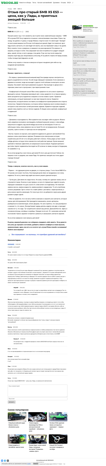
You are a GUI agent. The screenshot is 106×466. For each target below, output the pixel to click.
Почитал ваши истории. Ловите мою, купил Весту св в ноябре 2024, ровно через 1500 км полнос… (84, 71)
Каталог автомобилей (44, 2)
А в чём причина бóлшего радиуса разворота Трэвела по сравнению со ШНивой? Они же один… (84, 53)
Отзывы (63, 2)
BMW (15, 9)
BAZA (69, 2)
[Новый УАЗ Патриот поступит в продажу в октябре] (58, 439)
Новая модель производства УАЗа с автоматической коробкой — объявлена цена (36, 427)
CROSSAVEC (11, 244)
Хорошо (35, 463)
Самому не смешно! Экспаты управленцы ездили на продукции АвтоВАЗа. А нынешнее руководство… (85, 91)
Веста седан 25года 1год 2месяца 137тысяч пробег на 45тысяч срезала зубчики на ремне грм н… (84, 81)
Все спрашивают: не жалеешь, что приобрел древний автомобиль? (39, 234)
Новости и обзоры (25, 2)
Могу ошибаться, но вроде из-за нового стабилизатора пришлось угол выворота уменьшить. (85, 43)
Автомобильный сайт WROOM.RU (45, 460)
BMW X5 (20, 9)
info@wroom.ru (40, 462)
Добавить (12, 402)
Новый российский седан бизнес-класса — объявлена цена (17, 425)
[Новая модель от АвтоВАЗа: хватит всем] (17, 439)
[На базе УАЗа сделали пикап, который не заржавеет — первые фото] (58, 416)
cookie (29, 463)
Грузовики (56, 2)
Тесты (34, 2)
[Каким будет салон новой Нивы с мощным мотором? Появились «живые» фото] (37, 439)
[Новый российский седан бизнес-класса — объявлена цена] (17, 416)
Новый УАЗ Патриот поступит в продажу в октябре (57, 447)
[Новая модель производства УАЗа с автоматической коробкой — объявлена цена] (37, 416)
